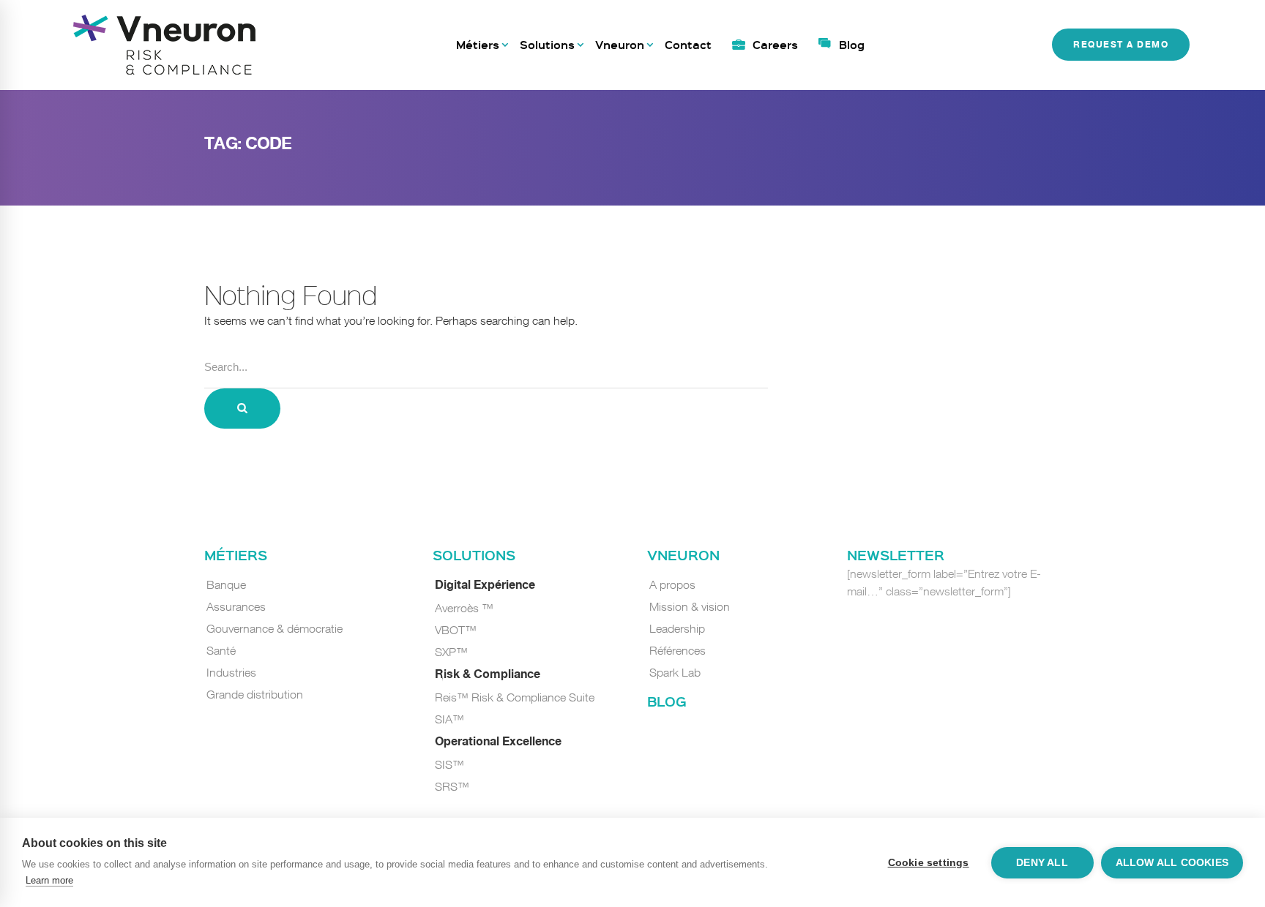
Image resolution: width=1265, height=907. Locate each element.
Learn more (49, 880)
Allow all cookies (1172, 862)
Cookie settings (928, 862)
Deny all (1042, 862)
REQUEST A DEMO (1120, 45)
